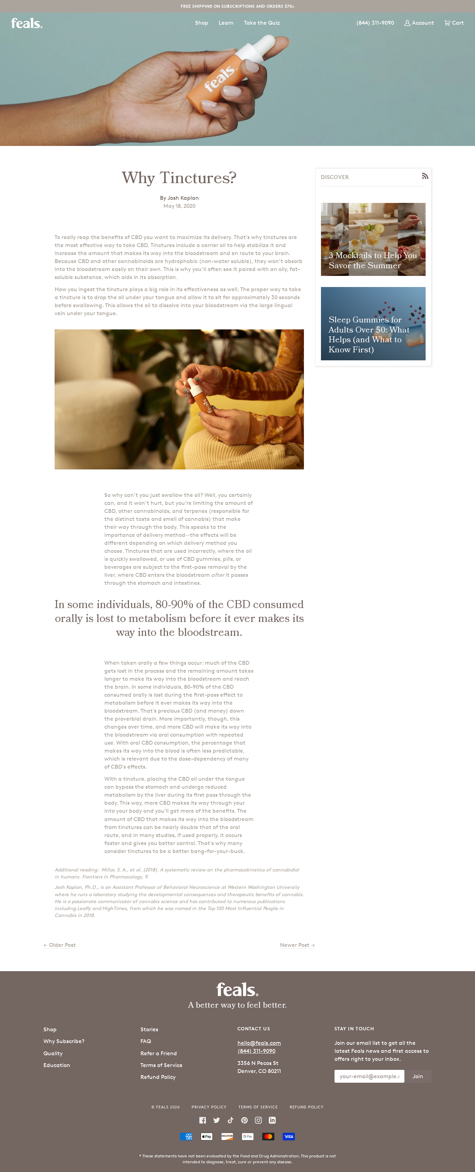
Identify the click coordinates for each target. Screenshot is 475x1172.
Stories (149, 1029)
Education (56, 1065)
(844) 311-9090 (256, 1051)
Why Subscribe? (63, 1041)
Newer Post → (297, 945)
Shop (50, 1029)
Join (418, 1076)
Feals (162, 1106)
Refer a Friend (158, 1053)
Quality (53, 1053)
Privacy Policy (209, 1106)
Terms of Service (161, 1065)
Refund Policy (158, 1077)
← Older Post (59, 945)
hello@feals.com (259, 1043)
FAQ (145, 1041)
